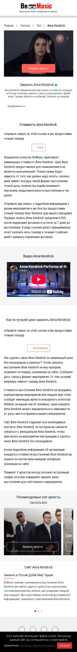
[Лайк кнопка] (60, 38)
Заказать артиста (32, 546)
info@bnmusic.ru (16, 106)
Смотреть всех (38, 502)
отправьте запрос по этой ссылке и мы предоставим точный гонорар (38, 140)
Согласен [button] (64, 645)
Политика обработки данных (37, 645)
